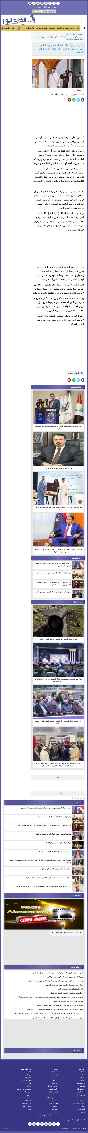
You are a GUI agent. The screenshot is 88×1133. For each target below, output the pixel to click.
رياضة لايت (81, 1092)
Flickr (38, 3)
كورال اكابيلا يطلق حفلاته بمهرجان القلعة (58, 843)
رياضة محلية (81, 1089)
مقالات (83, 1075)
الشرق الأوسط (53, 1086)
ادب (56, 1112)
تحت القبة (82, 1086)
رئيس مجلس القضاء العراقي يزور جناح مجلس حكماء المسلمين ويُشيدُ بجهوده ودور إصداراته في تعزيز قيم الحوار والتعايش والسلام (58, 764)
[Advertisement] (58, 119)
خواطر (83, 1112)
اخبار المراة (54, 1095)
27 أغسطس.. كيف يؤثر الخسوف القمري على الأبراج (55, 851)
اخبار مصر (81, 1069)
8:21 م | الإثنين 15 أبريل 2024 (70, 94)
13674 (52, 94)
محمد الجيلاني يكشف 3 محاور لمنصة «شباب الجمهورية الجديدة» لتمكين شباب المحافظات (43, 886)
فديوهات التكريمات (79, 1103)
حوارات (28, 1075)
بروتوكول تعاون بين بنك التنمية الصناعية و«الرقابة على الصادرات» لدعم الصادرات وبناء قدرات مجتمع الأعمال (40, 861)
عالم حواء (27, 1092)
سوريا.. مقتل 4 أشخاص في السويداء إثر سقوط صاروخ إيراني (58, 639)
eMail (30, 3)
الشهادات (28, 1100)
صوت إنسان (54, 1106)
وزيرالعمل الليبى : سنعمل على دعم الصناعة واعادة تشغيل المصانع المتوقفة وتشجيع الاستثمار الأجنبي (58, 551)
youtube (46, 3)
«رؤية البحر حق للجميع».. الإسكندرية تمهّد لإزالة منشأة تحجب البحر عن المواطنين (58, 1017)
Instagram (42, 3)
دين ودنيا (55, 1083)
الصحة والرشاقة (52, 1098)
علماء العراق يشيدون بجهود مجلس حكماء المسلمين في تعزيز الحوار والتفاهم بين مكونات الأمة (58, 680)
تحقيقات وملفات (79, 1072)
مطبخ (29, 1095)
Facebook (58, 3)
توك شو (82, 1077)
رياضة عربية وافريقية (24, 1089)
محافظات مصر (26, 1069)
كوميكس (55, 1075)
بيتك (29, 1109)
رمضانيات (55, 1109)
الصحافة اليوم (26, 1080)
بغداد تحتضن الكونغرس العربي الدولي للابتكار (58, 468)
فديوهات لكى (80, 1100)
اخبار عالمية (27, 1077)
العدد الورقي (81, 1109)
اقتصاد (56, 1077)
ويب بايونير (5, 1128)
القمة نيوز (62, 1128)
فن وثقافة (54, 1072)
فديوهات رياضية (52, 1092)
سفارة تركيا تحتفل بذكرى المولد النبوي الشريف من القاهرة (53, 592)
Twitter (54, 3)
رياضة (29, 1086)
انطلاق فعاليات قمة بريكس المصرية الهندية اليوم (56, 869)
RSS (34, 3)
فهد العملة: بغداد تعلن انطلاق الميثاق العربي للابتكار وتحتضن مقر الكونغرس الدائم (58, 427)
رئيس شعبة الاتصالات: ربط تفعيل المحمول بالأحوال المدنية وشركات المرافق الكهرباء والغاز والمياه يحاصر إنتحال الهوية (46, 1013)
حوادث (56, 1069)
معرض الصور (53, 1103)
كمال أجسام (27, 1106)
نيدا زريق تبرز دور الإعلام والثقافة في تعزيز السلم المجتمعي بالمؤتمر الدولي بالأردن (58, 508)
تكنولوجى (55, 1080)
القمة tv (28, 1072)
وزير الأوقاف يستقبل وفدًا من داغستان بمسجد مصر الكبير (53, 573)
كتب (79, 90)
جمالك (29, 1098)
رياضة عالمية (53, 1089)
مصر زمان (27, 1083)
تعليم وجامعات (26, 1103)
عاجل (83, 1106)
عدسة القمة (81, 1083)
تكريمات (55, 1100)
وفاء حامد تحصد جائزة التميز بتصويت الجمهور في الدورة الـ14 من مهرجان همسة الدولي (54, 584)
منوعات (82, 1080)
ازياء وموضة (81, 1095)
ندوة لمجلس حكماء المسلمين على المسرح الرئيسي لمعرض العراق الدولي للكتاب (58, 722)
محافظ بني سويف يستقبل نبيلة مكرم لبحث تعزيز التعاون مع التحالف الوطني (48, 877)
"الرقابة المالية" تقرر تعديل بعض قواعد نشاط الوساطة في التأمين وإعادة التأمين (53, 564)
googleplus (50, 3)
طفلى (83, 1098)
